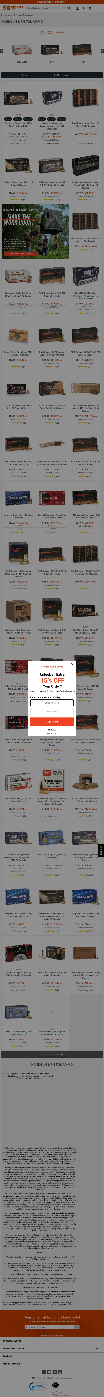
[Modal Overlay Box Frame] (52, 698)
